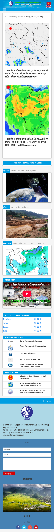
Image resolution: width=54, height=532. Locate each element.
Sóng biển (7, 244)
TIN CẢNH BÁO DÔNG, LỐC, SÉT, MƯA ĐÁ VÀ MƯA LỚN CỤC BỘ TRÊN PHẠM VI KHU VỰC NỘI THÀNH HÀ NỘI (26, 73)
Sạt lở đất (15, 207)
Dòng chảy (17, 244)
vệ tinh (6, 171)
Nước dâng (28, 244)
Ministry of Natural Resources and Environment (33, 377)
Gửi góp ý (8, 473)
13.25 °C (37, 327)
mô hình (21, 171)
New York (7, 319)
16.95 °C (37, 331)
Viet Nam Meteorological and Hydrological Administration (31, 384)
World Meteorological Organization (33, 346)
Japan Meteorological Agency (31, 341)
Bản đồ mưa (31, 171)
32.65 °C (37, 323)
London (6, 327)
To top (48, 401)
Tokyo (5, 323)
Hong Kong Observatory (28, 353)
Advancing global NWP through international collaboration (32, 365)
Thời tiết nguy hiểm (16, 16)
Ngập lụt (25, 207)
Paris (5, 331)
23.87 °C (37, 319)
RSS (28, 522)
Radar (13, 171)
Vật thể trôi (39, 244)
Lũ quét (6, 207)
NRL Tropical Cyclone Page (30, 359)
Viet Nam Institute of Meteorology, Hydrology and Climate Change (32, 391)
